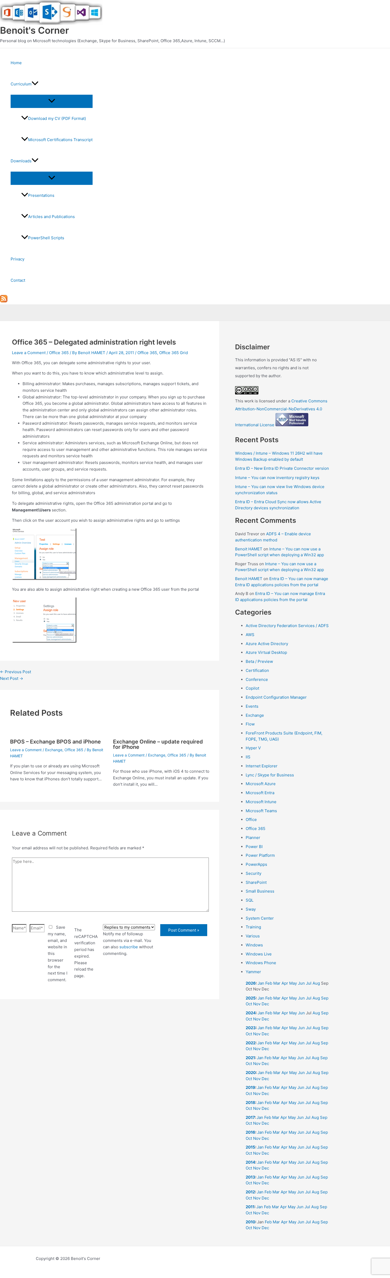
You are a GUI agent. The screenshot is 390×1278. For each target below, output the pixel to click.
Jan (261, 983)
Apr (284, 983)
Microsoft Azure (261, 783)
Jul (308, 983)
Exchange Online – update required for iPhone (158, 744)
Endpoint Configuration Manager (276, 697)
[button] (35, 84)
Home (16, 62)
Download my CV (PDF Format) (57, 118)
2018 (250, 1102)
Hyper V (253, 747)
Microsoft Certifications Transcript (60, 139)
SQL (249, 900)
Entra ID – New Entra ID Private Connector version (282, 468)
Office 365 (59, 352)
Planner (253, 837)
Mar (276, 983)
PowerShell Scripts (46, 237)
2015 (250, 1147)
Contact (18, 280)
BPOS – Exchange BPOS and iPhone (55, 741)
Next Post (11, 678)
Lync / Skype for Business (270, 774)
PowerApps (256, 864)
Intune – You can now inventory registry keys (277, 477)
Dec (265, 1003)
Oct (249, 1003)
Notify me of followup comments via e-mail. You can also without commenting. (128, 943)
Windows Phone (261, 962)
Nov (257, 1003)
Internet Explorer (262, 765)
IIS (248, 756)
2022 (250, 1042)
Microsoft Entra (260, 792)
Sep (324, 998)
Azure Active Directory (267, 643)
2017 (250, 1117)
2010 (250, 1221)
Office (251, 819)
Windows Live (259, 954)
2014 (250, 1162)
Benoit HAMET (248, 548)
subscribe (128, 946)
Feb (268, 983)
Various (253, 935)
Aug (316, 983)
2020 (251, 1072)
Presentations (41, 195)
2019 (250, 1087)
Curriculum (21, 83)
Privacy (17, 259)
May (293, 983)
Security (253, 873)
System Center (260, 918)
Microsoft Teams (261, 810)
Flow (250, 724)
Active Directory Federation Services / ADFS (287, 625)
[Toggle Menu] (52, 101)
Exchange (53, 749)
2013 (250, 1177)
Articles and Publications (51, 216)
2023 (251, 1027)
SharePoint (256, 882)
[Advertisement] (109, 1067)
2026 (251, 983)
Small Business (260, 891)
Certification (257, 670)
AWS (250, 634)
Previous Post (15, 671)
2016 (250, 1132)
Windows (254, 944)
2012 (250, 1191)
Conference (257, 679)
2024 (251, 1012)
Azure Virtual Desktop (266, 652)
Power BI (254, 846)
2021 (250, 1057)
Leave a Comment (29, 352)
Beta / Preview (259, 661)
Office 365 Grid (173, 352)
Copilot (252, 688)
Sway (251, 909)
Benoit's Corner (34, 30)
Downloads (21, 160)
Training (253, 926)
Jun (301, 983)
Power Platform (260, 855)
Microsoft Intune (261, 801)
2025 (251, 998)
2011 (250, 1206)
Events (252, 706)
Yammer (253, 971)
